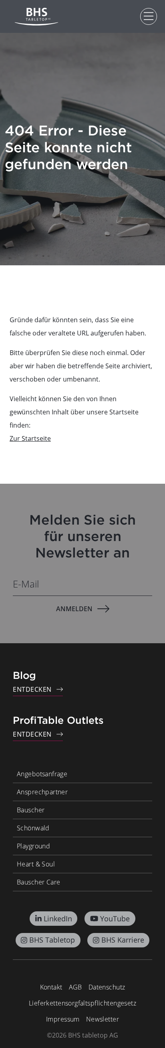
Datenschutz (107, 987)
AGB (75, 987)
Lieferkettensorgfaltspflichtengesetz (82, 1003)
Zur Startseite (30, 438)
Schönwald (33, 828)
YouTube (115, 918)
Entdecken (32, 689)
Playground (33, 846)
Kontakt (51, 987)
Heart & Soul (36, 864)
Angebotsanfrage (42, 773)
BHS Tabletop (52, 940)
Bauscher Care (38, 882)
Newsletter (102, 1019)
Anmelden (74, 608)
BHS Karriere (122, 940)
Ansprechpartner (42, 792)
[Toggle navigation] (148, 16)
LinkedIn (58, 918)
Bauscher (30, 810)
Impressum (63, 1019)
